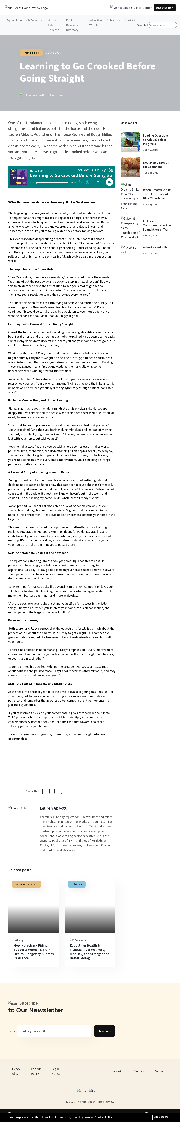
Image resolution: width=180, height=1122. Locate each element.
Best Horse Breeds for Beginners (156, 164)
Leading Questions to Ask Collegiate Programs (156, 139)
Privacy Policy (15, 1071)
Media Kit (140, 1071)
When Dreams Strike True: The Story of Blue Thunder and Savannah (157, 196)
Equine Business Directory (72, 25)
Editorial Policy (36, 1071)
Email (12, 1031)
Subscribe (113, 20)
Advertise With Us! (95, 22)
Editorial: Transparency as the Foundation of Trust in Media (157, 227)
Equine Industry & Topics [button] (23, 20)
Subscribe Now (164, 7)
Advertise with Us (155, 247)
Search (141, 25)
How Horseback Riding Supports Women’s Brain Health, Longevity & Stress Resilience (34, 951)
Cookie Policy (103, 1117)
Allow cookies (161, 1117)
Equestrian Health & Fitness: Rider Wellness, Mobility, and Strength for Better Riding (89, 951)
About (117, 1071)
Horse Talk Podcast (53, 25)
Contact (130, 20)
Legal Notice (56, 1071)
